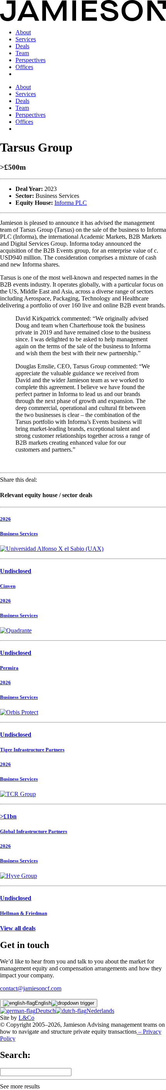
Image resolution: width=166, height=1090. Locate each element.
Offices (24, 67)
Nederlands (100, 1010)
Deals (22, 46)
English (43, 1003)
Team (22, 53)
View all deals (18, 928)
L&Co (26, 1017)
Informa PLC (70, 202)
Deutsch (46, 1010)
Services (25, 39)
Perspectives (30, 60)
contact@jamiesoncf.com (30, 988)
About (23, 32)
